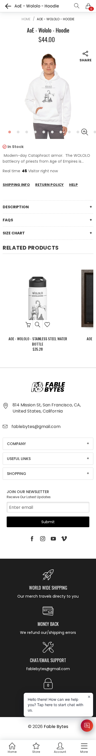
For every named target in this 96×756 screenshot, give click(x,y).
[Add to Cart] (28, 324)
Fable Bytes (56, 726)
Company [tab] (16, 444)
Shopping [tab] (16, 473)
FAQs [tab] (8, 220)
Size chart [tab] (14, 233)
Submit (48, 522)
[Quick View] (38, 324)
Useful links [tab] (19, 459)
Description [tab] (16, 207)
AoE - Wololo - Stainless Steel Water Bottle (38, 341)
